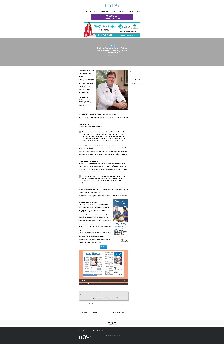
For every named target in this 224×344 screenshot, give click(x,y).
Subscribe (121, 11)
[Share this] (114, 58)
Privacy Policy (100, 330)
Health (118, 55)
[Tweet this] (117, 58)
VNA (84, 101)
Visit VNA (103, 246)
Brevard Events (105, 11)
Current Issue (82, 330)
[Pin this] (122, 58)
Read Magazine (93, 11)
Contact (114, 11)
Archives (89, 330)
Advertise (130, 11)
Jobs (138, 11)
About (94, 330)
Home (85, 11)
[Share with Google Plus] (119, 58)
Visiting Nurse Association (88, 80)
